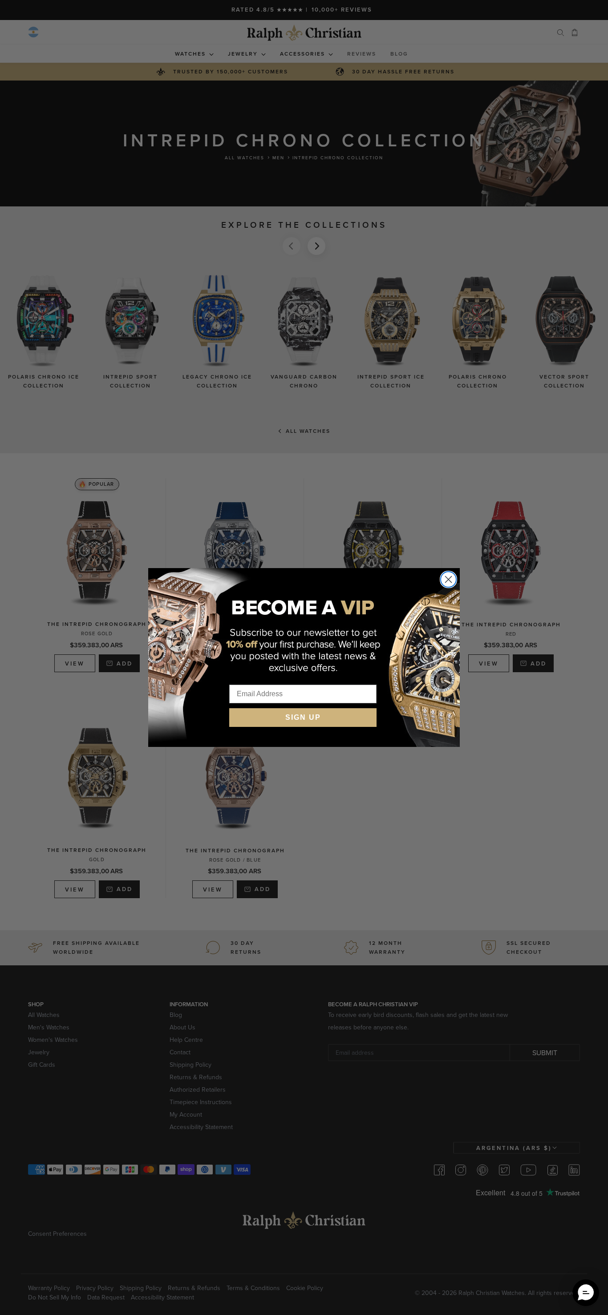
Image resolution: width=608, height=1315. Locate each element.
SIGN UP (303, 717)
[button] (585, 1292)
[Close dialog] (448, 579)
